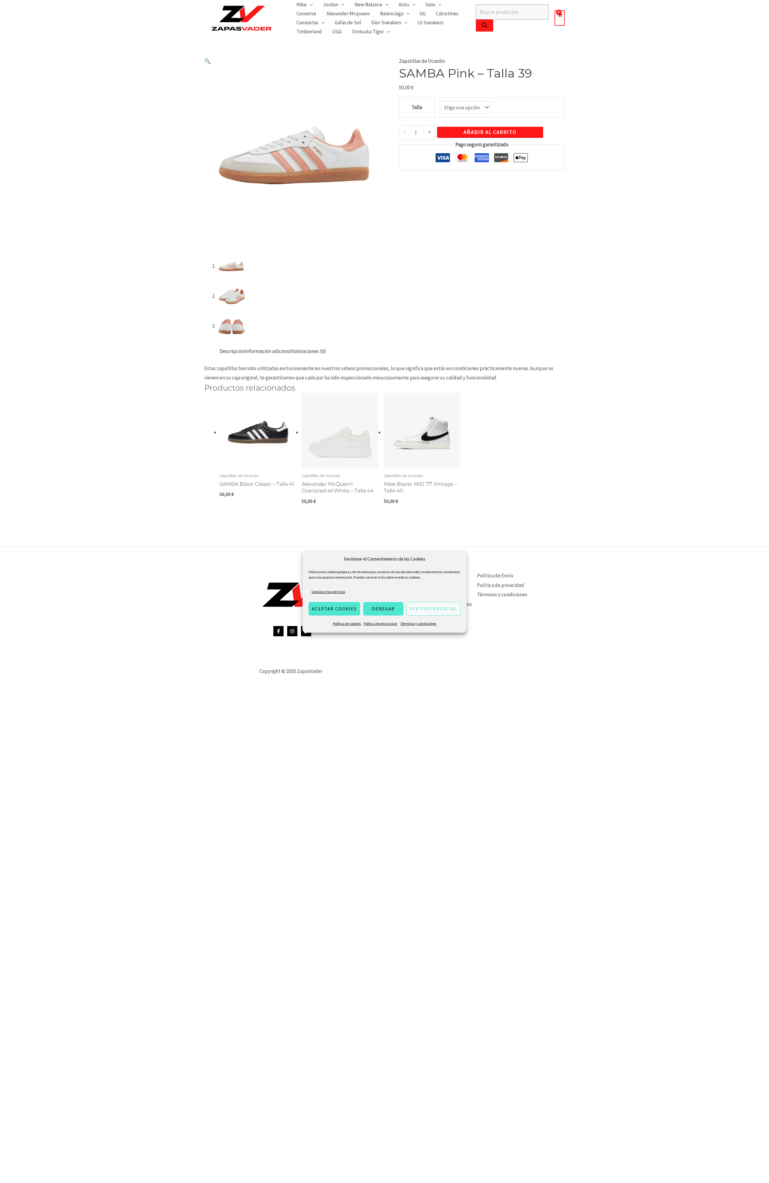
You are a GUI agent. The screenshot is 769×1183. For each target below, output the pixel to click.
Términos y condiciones (418, 623)
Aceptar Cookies (334, 609)
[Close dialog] (461, 516)
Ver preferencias (433, 609)
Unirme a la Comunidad (384, 685)
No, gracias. (384, 706)
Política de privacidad (380, 623)
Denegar (383, 609)
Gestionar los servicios (328, 591)
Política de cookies (347, 623)
